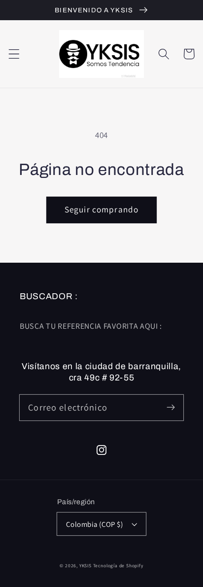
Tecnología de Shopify (118, 565)
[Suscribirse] (170, 407)
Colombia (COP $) (94, 524)
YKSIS (86, 565)
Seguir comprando (101, 209)
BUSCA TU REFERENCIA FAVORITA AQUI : (91, 326)
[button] (14, 54)
